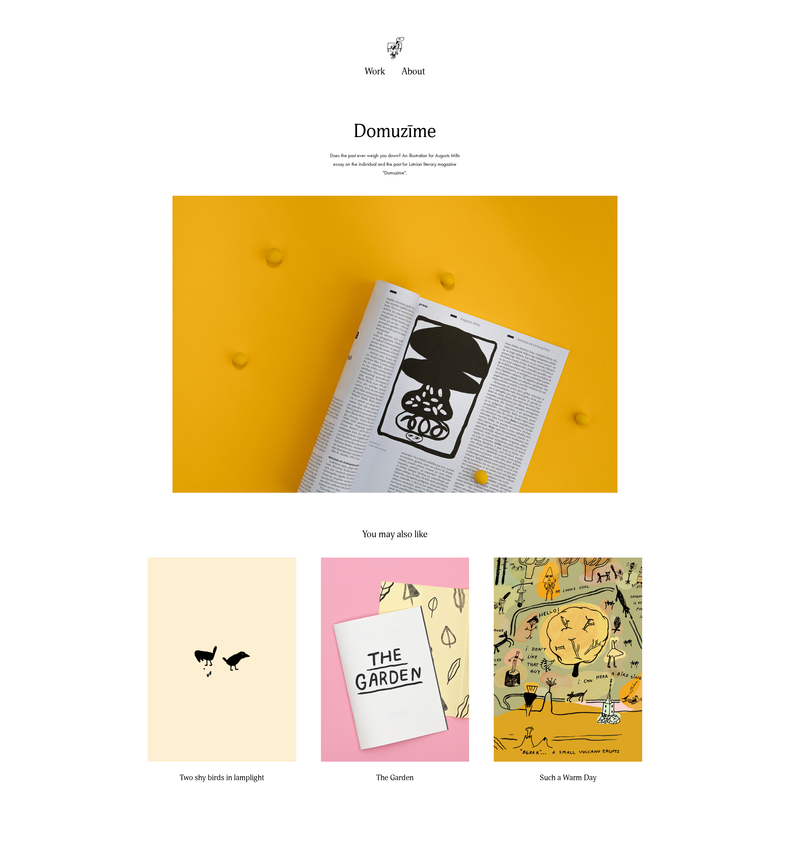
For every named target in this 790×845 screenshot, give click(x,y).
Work (375, 71)
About (413, 71)
